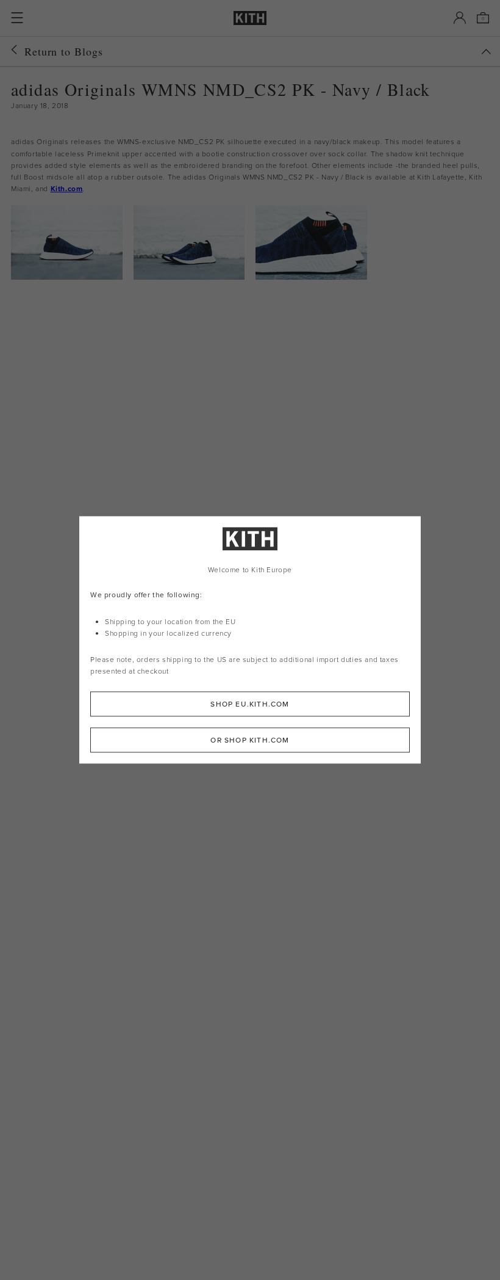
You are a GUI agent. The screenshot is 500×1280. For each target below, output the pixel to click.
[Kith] (250, 18)
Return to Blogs (63, 51)
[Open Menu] (17, 18)
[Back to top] (486, 51)
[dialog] (250, 639)
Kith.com (67, 188)
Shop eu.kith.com (249, 704)
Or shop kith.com (249, 740)
